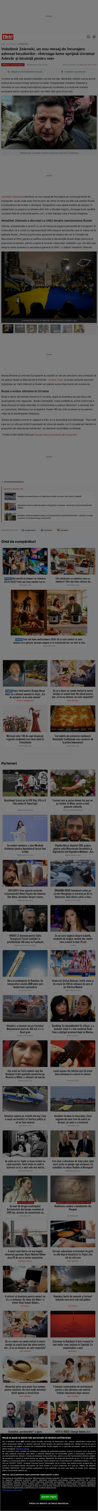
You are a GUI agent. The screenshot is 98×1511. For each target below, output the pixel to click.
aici (90, 1461)
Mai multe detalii (22, 1449)
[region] (49, 1472)
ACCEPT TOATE (49, 1497)
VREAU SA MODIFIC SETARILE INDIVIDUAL (49, 1503)
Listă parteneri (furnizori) (12, 1490)
